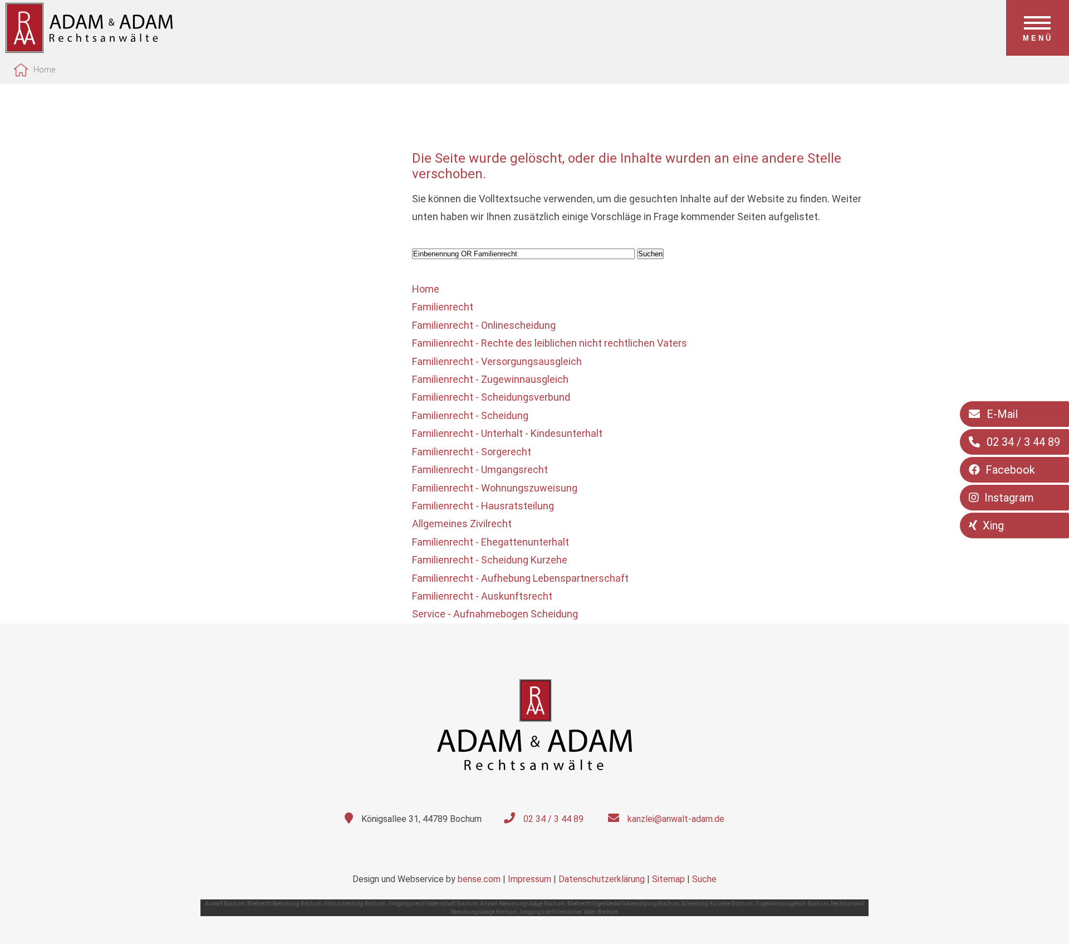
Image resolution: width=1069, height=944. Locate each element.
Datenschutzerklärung (601, 879)
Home (44, 69)
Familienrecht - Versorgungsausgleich (497, 361)
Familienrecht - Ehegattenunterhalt (490, 542)
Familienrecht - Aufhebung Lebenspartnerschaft (520, 578)
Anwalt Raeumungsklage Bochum (522, 904)
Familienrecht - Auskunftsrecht (482, 596)
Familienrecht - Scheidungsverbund (491, 397)
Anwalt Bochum (225, 904)
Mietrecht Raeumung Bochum (284, 904)
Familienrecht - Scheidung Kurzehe (489, 560)
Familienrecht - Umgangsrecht (480, 469)
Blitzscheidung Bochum (355, 904)
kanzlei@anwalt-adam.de (675, 819)
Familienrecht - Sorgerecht (471, 452)
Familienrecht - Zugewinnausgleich (490, 379)
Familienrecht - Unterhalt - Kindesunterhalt (507, 433)
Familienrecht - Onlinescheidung (484, 325)
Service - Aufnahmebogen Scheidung (495, 614)
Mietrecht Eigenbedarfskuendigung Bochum (623, 904)
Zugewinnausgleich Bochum (791, 904)
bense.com (479, 879)
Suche (704, 879)
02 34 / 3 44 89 (553, 819)
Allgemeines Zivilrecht (462, 523)
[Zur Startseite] (89, 49)
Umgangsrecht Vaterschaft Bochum (433, 904)
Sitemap (668, 879)
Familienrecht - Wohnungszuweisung (494, 488)
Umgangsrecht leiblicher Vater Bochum (569, 912)
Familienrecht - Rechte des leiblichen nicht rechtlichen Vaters (549, 343)
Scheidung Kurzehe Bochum (717, 904)
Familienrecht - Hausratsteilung (483, 506)
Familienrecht (442, 307)
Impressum (529, 879)
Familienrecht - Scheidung (470, 415)
